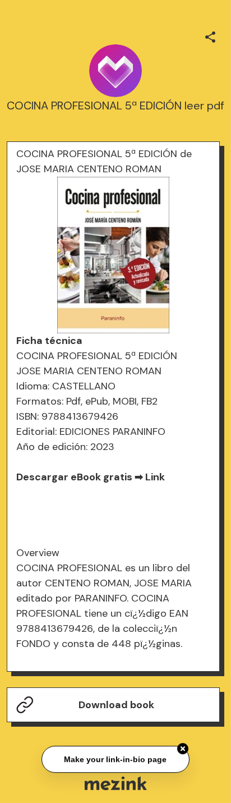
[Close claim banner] (182, 748)
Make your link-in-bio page (115, 758)
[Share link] (210, 35)
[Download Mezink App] (116, 783)
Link (155, 477)
